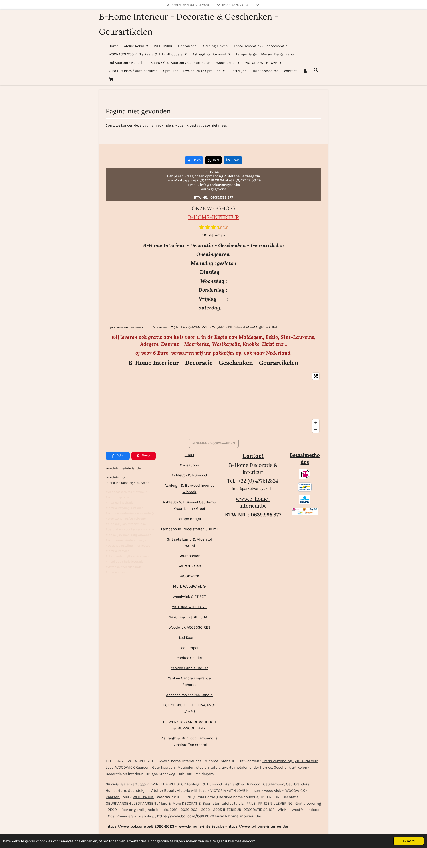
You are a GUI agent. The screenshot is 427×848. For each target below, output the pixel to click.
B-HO (195, 217)
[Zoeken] (315, 70)
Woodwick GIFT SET (189, 596)
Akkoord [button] (409, 841)
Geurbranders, (298, 784)
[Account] (305, 71)
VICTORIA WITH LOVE (189, 607)
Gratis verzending (278, 761)
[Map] (213, 403)
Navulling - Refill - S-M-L (189, 617)
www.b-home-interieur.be (253, 502)
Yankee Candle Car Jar (189, 668)
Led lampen (189, 647)
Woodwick (272, 790)
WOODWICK (189, 576)
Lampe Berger (189, 518)
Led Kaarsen (189, 637)
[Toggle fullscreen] (315, 376)
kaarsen (113, 797)
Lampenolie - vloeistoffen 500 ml (189, 529)
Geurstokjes (138, 790)
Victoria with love (192, 790)
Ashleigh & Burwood (189, 475)
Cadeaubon (189, 465)
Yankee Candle (189, 657)
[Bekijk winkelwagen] (111, 79)
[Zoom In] (315, 422)
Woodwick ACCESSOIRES (189, 627)
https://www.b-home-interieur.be (258, 826)
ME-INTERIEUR (220, 217)
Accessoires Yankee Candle (189, 695)
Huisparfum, (116, 790)
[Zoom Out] (315, 429)
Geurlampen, (274, 784)
